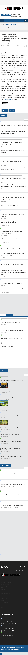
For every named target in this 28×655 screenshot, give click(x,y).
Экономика (13, 24)
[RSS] (17, 571)
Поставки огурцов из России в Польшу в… (11, 283)
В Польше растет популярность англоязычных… (13, 330)
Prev (25, 120)
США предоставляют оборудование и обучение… (12, 380)
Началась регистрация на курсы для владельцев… (14, 473)
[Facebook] (17, 2)
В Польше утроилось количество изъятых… (11, 441)
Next (27, 120)
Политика (15, 507)
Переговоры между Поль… (7, 621)
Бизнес (7, 136)
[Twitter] (19, 2)
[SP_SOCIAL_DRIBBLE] (21, 4)
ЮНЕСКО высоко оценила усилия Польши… (11, 427)
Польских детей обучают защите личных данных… (14, 494)
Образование (16, 496)
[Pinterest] (24, 2)
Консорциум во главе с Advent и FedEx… (11, 248)
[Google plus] (22, 2)
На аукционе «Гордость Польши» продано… (11, 397)
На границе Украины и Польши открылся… (12, 505)
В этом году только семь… (7, 346)
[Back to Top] (1, 654)
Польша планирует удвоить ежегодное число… (12, 434)
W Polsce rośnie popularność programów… (11, 322)
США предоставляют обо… (8, 628)
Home (7, 24)
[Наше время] (14, 8)
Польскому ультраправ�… (7, 635)
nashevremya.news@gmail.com (9, 609)
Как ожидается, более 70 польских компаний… (13, 484)
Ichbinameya (8, 99)
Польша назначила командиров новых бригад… (12, 456)
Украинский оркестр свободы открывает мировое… (13, 391)
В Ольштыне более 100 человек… (8, 409)
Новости (13, 630)
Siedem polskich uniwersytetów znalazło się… (12, 338)
